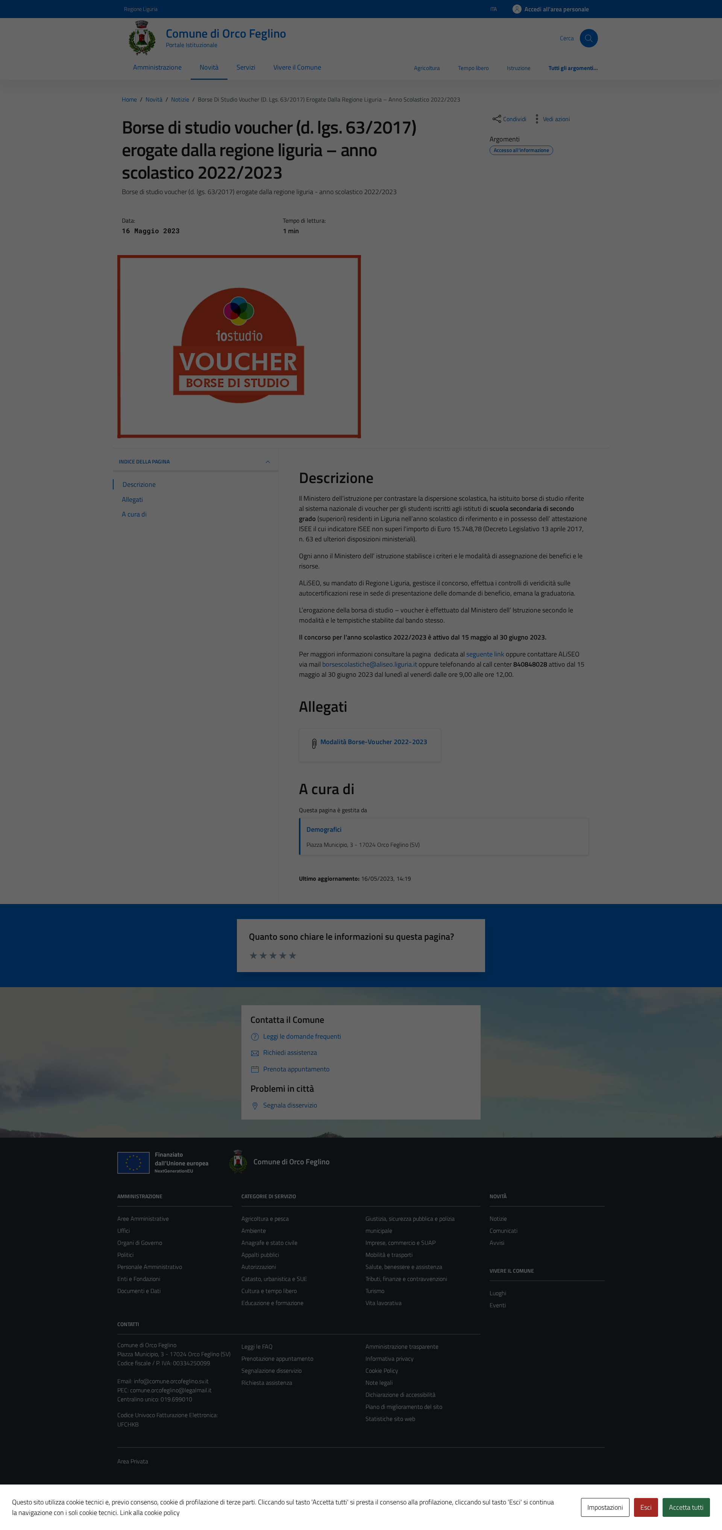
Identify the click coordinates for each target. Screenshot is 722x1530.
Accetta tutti (686, 1507)
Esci (646, 1507)
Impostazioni (605, 1507)
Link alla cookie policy (150, 1512)
